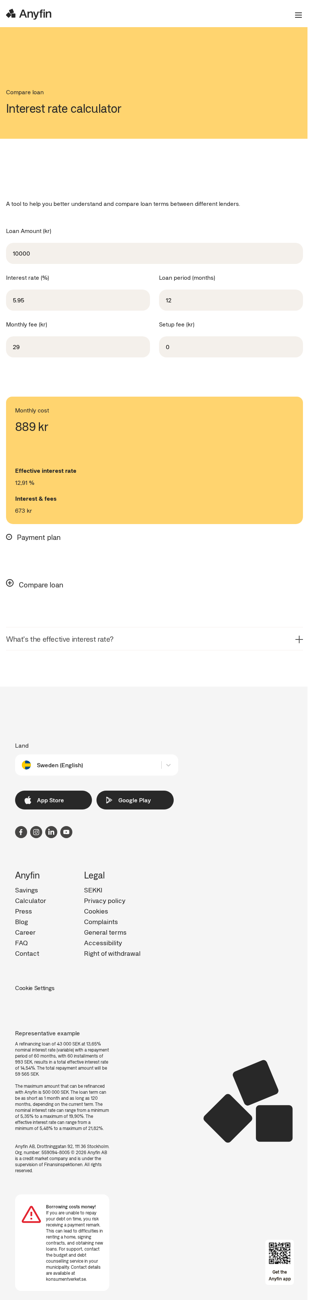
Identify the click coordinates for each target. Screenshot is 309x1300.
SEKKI (93, 890)
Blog (21, 921)
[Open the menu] (295, 15)
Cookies (96, 911)
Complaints (101, 921)
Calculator (30, 900)
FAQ (21, 942)
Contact (27, 953)
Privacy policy (104, 900)
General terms (105, 932)
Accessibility (103, 942)
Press (23, 911)
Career (25, 932)
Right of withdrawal (112, 953)
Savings (26, 890)
